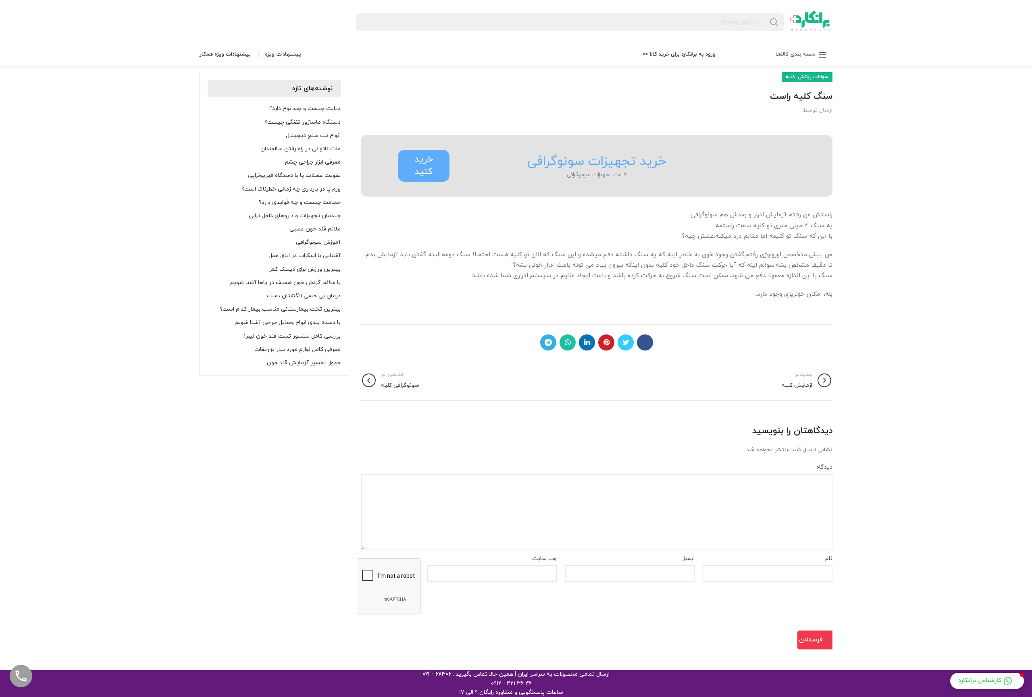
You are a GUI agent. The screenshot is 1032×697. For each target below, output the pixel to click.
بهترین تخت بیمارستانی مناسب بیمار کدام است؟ (280, 309)
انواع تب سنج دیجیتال (313, 135)
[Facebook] (645, 342)
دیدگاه (824, 467)
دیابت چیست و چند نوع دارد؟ (305, 108)
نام (828, 558)
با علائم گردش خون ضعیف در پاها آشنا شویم (285, 282)
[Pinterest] (606, 342)
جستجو (774, 22)
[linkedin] (587, 342)
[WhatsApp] (568, 342)
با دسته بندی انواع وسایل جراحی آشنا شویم (288, 322)
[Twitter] (626, 342)
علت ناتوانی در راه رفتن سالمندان (300, 149)
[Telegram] (548, 342)
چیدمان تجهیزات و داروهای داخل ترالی (295, 216)
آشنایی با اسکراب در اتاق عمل (304, 255)
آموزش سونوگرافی (318, 242)
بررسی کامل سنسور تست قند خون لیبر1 (292, 336)
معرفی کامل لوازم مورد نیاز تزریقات (297, 349)
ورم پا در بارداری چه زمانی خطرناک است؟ (291, 189)
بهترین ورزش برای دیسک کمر (305, 269)
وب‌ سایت (544, 558)
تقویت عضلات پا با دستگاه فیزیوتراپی (294, 175)
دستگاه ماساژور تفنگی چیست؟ (302, 122)
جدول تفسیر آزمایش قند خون (304, 363)
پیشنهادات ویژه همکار (225, 54)
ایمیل (688, 558)
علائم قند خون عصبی (315, 229)
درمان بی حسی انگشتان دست (304, 296)
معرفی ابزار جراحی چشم (313, 162)
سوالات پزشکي (813, 77)
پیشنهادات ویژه (283, 54)
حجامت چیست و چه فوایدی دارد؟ (300, 202)
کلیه (790, 77)
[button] (987, 681)
